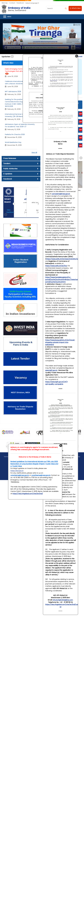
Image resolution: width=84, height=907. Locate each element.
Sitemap (5, 3)
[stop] (81, 158)
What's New (76, 8)
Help (78, 457)
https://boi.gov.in (17, 471)
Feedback (20, 3)
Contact (12, 3)
